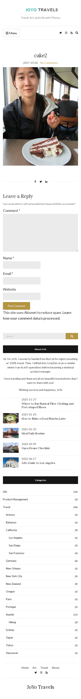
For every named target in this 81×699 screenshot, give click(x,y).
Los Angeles (15, 537)
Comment (11, 210)
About (56, 667)
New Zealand (13, 583)
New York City (14, 576)
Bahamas (11, 522)
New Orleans (13, 568)
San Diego (14, 545)
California (11, 530)
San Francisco (16, 553)
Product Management (15, 499)
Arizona (10, 514)
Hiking (12, 622)
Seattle (10, 614)
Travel (6, 507)
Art (34, 667)
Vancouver (12, 653)
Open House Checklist (36, 448)
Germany (11, 560)
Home (25, 667)
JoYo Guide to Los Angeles (38, 463)
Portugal (11, 606)
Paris (9, 599)
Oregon (10, 591)
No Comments (49, 62)
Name (8, 258)
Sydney (10, 629)
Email (8, 273)
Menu (12, 33)
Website (9, 289)
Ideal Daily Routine (33, 433)
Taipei (9, 637)
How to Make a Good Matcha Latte (44, 418)
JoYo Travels (40, 687)
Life (5, 491)
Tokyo (9, 645)
